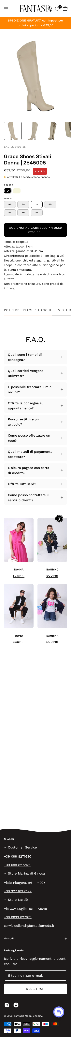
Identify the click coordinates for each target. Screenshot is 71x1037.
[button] (49, 8)
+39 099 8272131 (17, 865)
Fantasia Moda (23, 1015)
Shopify (37, 1015)
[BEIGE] (17, 190)
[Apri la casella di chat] (58, 1011)
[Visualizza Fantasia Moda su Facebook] (16, 1005)
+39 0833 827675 (18, 917)
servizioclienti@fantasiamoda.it (29, 926)
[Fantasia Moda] (36, 8)
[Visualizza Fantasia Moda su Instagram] (7, 1005)
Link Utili (9, 938)
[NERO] (7, 190)
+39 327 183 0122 (18, 891)
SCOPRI (18, 575)
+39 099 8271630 (17, 856)
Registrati (35, 988)
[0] (57, 8)
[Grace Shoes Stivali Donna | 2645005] (13, 131)
